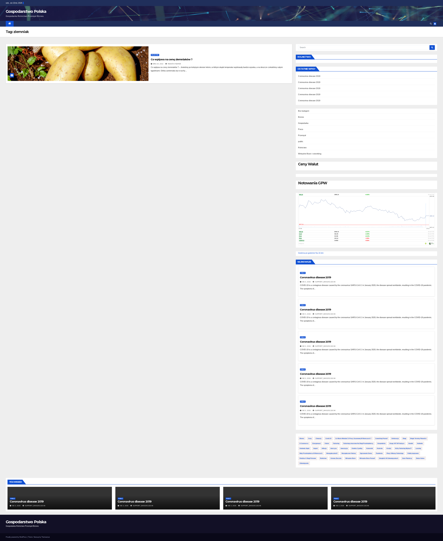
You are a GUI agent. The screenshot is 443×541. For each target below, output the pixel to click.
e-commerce (304, 443)
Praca (300, 129)
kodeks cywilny (357, 448)
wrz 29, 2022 (158, 64)
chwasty (318, 438)
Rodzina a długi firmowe (308, 458)
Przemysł (302, 135)
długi (404, 438)
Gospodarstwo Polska (26, 11)
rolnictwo (323, 458)
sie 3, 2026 (306, 282)
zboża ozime (420, 458)
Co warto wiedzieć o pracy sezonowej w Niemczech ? (353, 438)
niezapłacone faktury (349, 453)
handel (410, 443)
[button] (431, 24)
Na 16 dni (319, 253)
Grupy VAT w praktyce (396, 443)
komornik (369, 448)
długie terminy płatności (418, 438)
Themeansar (45, 537)
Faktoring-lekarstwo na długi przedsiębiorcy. (358, 443)
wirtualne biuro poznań (367, 458)
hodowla (420, 443)
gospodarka (381, 443)
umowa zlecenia (336, 458)
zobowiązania (304, 463)
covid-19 (328, 438)
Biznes (301, 117)
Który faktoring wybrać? (403, 448)
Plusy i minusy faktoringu (395, 453)
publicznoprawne (413, 453)
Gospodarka (303, 123)
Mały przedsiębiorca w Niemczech (311, 453)
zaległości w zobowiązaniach (388, 458)
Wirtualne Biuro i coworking (309, 154)
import (315, 448)
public (300, 141)
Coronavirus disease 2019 (309, 76)
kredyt (389, 448)
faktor (327, 443)
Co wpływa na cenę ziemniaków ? (171, 59)
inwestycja (344, 448)
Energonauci (316, 443)
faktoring (336, 443)
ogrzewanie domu (366, 453)
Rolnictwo (155, 55)
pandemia (379, 453)
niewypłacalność (332, 453)
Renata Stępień (174, 64)
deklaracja (395, 438)
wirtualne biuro (350, 458)
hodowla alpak (304, 448)
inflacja (324, 448)
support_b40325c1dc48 (325, 282)
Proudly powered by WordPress (16, 537)
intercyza (334, 448)
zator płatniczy (407, 458)
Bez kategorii (303, 111)
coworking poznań (381, 438)
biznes (302, 438)
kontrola (380, 448)
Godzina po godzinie (306, 253)
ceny (310, 438)
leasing (418, 448)
